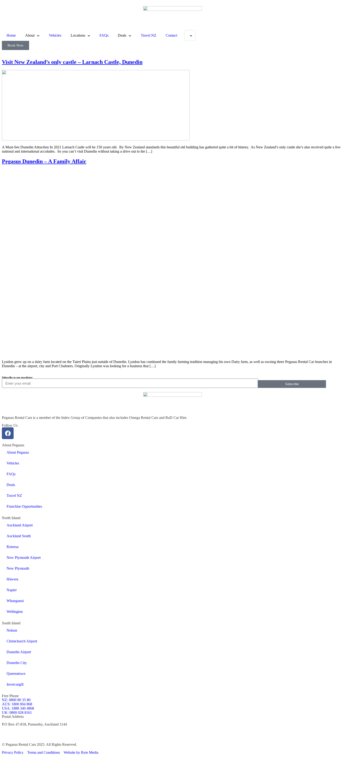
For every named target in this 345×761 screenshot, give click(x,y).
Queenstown (16, 674)
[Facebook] (8, 433)
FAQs (104, 35)
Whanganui (15, 601)
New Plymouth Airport (24, 558)
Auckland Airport (20, 525)
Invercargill (15, 684)
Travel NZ (148, 35)
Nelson (12, 630)
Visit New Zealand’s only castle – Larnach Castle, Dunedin (72, 62)
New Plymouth (18, 568)
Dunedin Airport (19, 652)
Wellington (15, 612)
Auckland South (19, 536)
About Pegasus (18, 452)
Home (11, 35)
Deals (11, 485)
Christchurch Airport (22, 641)
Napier (12, 590)
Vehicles (55, 35)
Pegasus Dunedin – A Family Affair (44, 161)
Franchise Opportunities (24, 506)
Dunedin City (17, 663)
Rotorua (13, 547)
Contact (171, 35)
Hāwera (12, 579)
